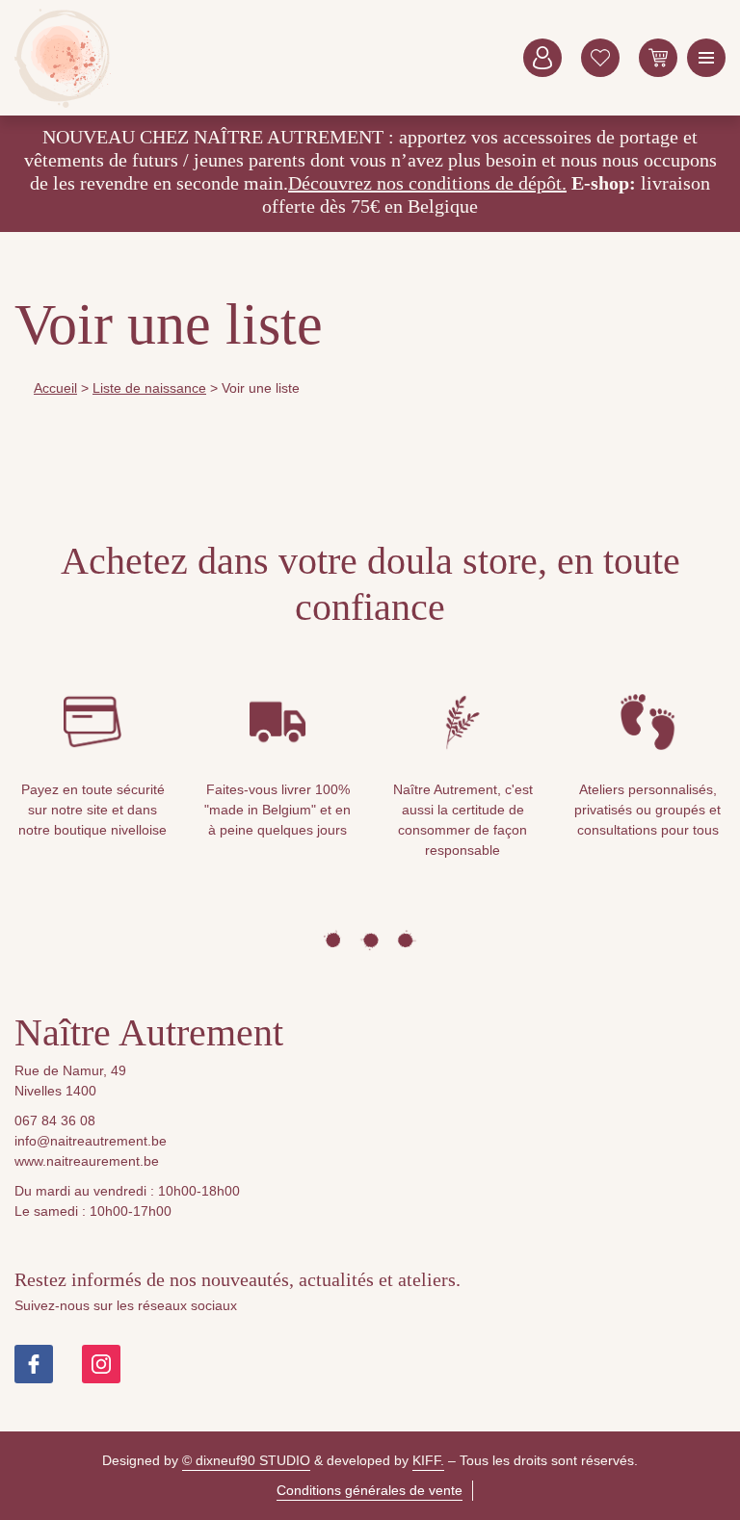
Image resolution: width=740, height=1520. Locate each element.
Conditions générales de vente (369, 1490)
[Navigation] (706, 58)
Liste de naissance (149, 388)
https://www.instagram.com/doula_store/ (101, 1364)
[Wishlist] (600, 58)
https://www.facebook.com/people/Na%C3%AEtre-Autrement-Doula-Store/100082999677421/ (33, 1364)
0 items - (658, 58)
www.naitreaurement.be (86, 1161)
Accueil (55, 388)
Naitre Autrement (62, 58)
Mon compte (542, 58)
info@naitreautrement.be (90, 1140)
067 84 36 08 (54, 1120)
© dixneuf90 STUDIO (246, 1460)
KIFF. (428, 1460)
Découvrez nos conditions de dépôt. (427, 182)
